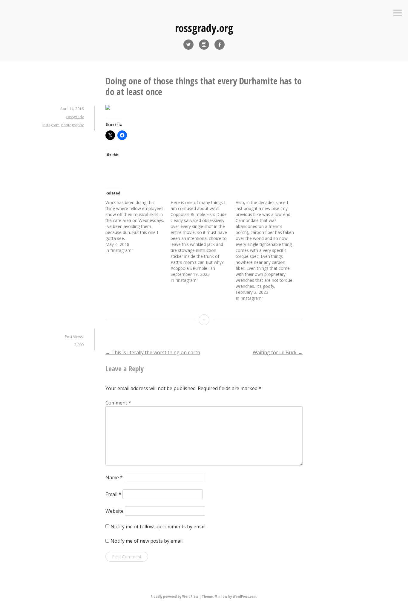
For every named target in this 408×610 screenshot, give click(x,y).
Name (114, 477)
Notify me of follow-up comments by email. (158, 526)
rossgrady (75, 116)
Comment (118, 402)
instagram (50, 124)
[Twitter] (188, 45)
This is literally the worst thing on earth (152, 352)
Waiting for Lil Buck (278, 352)
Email (113, 494)
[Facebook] (219, 45)
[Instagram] (204, 45)
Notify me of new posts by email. (147, 541)
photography (72, 124)
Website (114, 511)
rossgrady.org (204, 28)
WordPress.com (244, 596)
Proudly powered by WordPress (174, 596)
